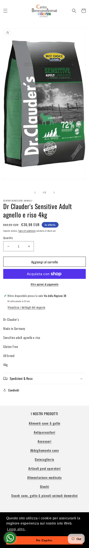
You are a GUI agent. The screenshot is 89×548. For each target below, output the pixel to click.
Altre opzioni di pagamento (45, 284)
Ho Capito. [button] (44, 540)
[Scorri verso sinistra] (35, 192)
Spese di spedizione (26, 230)
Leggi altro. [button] (16, 529)
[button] (5, 11)
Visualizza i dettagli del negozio (26, 307)
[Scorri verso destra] (54, 192)
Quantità (8, 238)
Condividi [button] (13, 390)
